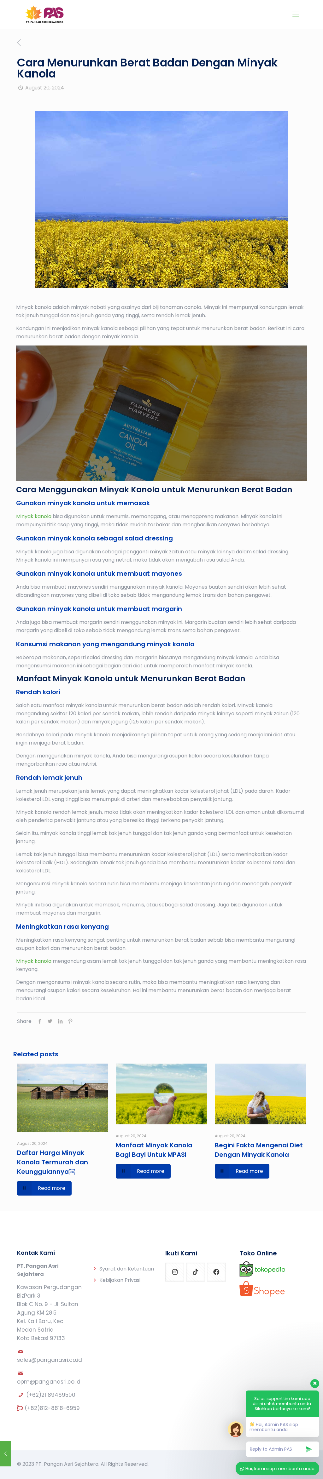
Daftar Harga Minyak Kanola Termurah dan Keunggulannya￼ (52, 1162)
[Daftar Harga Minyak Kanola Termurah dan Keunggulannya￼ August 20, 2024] (5, 1453)
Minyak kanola (33, 516)
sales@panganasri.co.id (49, 1360)
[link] (262, 1269)
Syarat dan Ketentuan (126, 1268)
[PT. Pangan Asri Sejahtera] (45, 14)
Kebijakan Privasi (119, 1280)
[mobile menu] (296, 14)
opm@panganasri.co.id (48, 1381)
